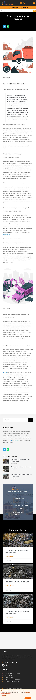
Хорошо (28, 698)
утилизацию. (6, 234)
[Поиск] (34, 11)
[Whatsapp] (24, 3)
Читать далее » (14, 463)
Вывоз (5, 372)
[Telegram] (20, 3)
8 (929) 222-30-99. (14, 440)
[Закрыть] (33, 698)
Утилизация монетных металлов (21, 467)
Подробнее (4, 695)
